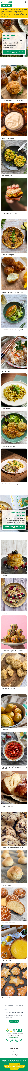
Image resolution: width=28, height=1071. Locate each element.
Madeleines (5, 730)
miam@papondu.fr (14, 1037)
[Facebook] (16, 1040)
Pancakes (5, 576)
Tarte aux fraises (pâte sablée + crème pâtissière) (14, 768)
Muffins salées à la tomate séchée (13, 101)
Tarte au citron (6, 960)
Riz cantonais (6, 371)
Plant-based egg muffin (9, 213)
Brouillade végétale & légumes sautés (14, 484)
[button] (25, 2)
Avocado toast (7, 176)
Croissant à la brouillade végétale (12, 330)
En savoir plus (14, 1068)
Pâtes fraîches (6, 409)
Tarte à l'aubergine (8, 255)
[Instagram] (7, 1040)
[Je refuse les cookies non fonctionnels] (26, 1064)
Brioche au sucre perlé (9, 923)
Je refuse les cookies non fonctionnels (14, 1066)
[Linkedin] (11, 1040)
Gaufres (4, 613)
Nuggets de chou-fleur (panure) (12, 292)
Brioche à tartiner (7, 806)
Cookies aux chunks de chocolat (12, 848)
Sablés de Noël (6, 998)
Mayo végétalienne (8, 138)
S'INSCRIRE (14, 1021)
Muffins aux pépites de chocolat (12, 651)
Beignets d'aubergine (8, 446)
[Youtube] (20, 1040)
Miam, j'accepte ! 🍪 (14, 1064)
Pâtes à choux (6, 885)
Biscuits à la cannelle (8, 688)
